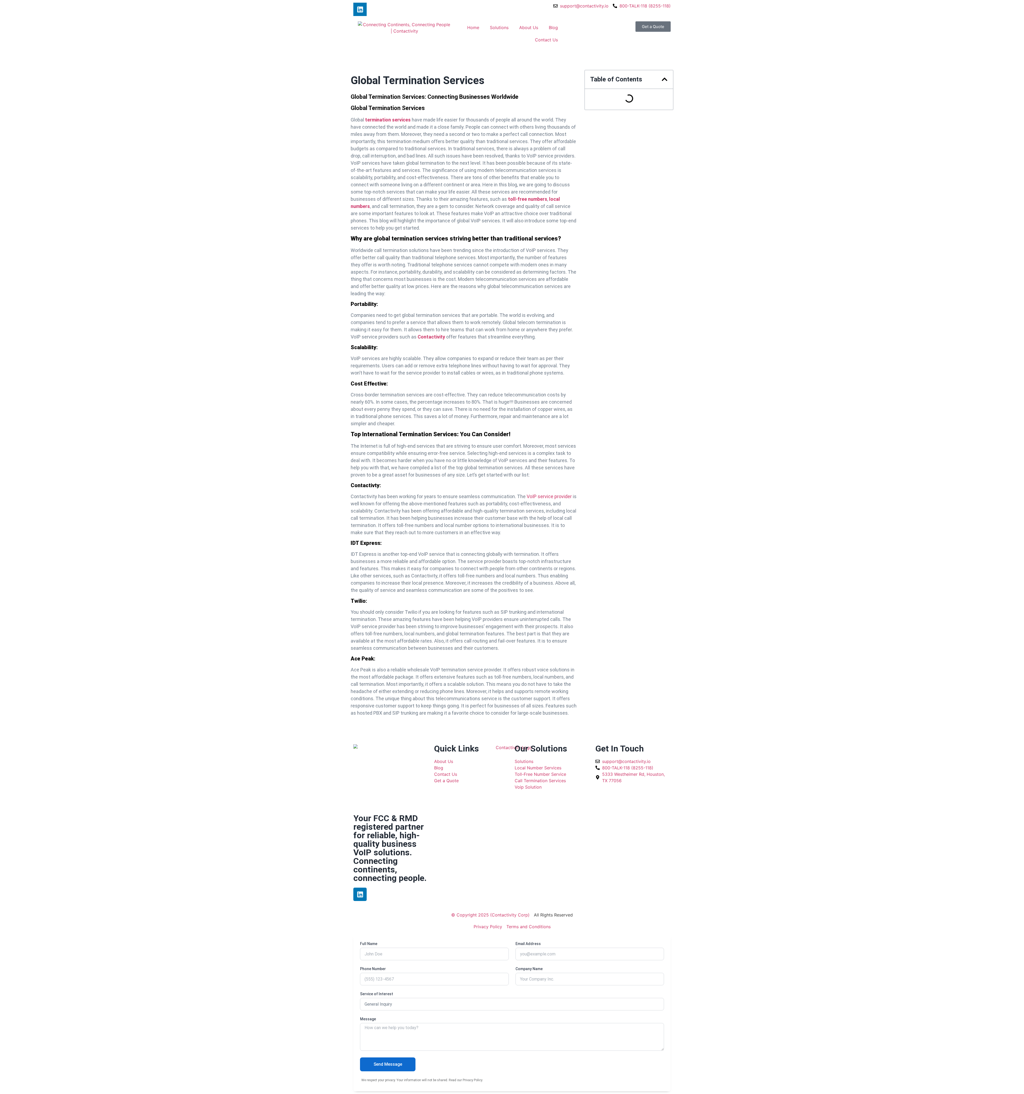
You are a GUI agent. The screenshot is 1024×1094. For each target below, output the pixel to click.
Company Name (529, 969)
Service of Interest (376, 994)
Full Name (368, 944)
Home (473, 27)
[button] (664, 79)
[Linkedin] (360, 9)
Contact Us (546, 39)
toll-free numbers (527, 199)
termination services (388, 120)
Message (368, 1019)
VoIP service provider (549, 496)
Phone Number (373, 969)
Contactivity (431, 337)
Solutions (499, 27)
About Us (528, 27)
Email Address (528, 944)
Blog (553, 27)
